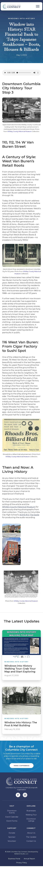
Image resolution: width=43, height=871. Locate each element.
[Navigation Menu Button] (37, 6)
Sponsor (11, 837)
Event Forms (12, 821)
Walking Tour (31, 815)
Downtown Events (12, 812)
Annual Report (29, 859)
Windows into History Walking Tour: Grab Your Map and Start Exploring (20, 668)
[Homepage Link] (11, 6)
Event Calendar (11, 817)
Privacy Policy (21, 863)
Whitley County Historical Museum (19, 131)
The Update (31, 837)
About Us (31, 833)
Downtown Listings (31, 820)
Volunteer (12, 841)
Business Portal (14, 859)
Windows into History (21, 18)
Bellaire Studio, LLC (21, 854)
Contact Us (31, 841)
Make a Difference (21, 765)
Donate (12, 833)
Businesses (31, 811)
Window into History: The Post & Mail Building (20, 724)
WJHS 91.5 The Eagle (29, 515)
